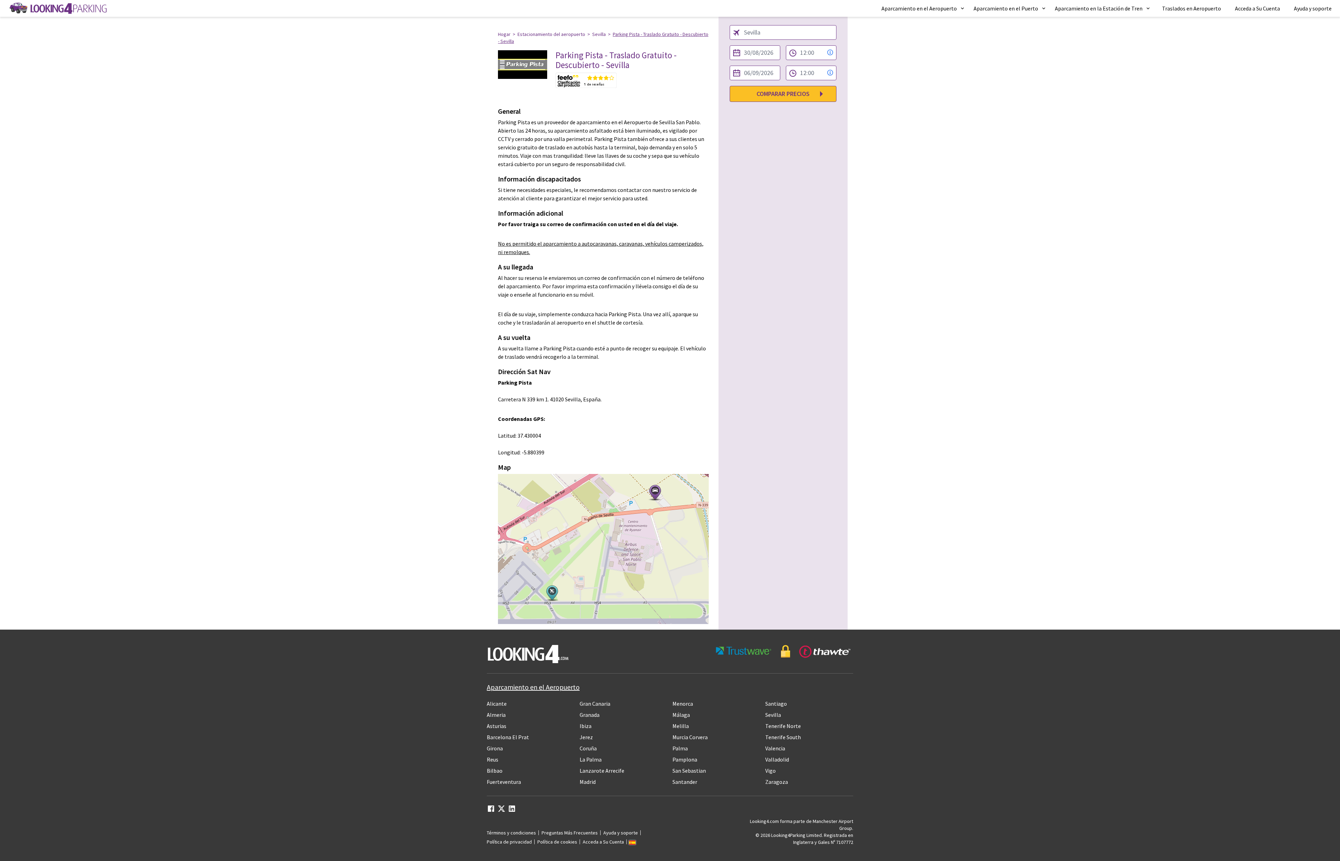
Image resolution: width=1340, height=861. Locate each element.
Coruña (588, 748)
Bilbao (494, 770)
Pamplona (684, 759)
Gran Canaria (595, 703)
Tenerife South (783, 737)
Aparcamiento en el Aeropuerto (919, 8)
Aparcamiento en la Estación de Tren (1098, 8)
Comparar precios (783, 94)
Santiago (776, 703)
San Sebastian (689, 770)
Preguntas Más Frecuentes (570, 833)
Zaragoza (776, 781)
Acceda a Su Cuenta (1257, 8)
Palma (680, 748)
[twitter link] (501, 810)
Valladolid (777, 759)
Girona (495, 748)
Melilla (680, 725)
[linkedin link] (512, 810)
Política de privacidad (509, 842)
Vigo (770, 770)
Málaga (681, 714)
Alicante (497, 703)
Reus (492, 759)
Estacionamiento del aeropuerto (551, 34)
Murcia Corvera (690, 737)
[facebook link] (491, 810)
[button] (923, 8)
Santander (684, 781)
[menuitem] (923, 8)
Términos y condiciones (511, 833)
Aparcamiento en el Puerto (1006, 8)
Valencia (775, 748)
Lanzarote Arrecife (602, 770)
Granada (590, 714)
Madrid (588, 781)
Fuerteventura (504, 781)
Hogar (504, 34)
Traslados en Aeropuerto (1191, 8)
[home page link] (58, 8)
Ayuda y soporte (1313, 8)
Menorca (682, 703)
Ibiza (585, 725)
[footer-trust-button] (783, 651)
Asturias (496, 725)
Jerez (586, 737)
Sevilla (599, 34)
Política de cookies (557, 842)
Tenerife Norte (783, 725)
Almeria (496, 714)
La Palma (591, 759)
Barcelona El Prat (508, 737)
